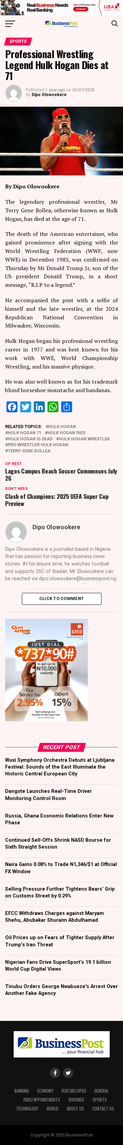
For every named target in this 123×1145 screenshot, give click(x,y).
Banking (21, 1091)
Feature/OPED (74, 1091)
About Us (75, 1108)
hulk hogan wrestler (84, 439)
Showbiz (76, 1099)
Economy (45, 1091)
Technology (27, 1108)
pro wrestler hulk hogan (38, 445)
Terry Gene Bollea (29, 451)
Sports (100, 1099)
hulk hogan (62, 427)
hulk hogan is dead (30, 439)
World (52, 1108)
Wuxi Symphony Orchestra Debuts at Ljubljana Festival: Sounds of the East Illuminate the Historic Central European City (59, 767)
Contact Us (103, 1108)
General (101, 1091)
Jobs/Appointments (41, 1099)
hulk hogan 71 (24, 433)
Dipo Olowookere (49, 94)
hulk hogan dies (66, 433)
